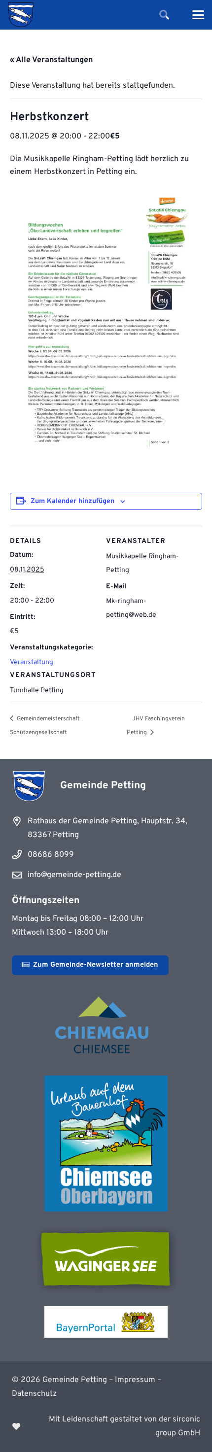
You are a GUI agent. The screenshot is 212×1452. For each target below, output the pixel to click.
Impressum (135, 1380)
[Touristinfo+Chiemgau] (106, 1027)
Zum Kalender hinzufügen (72, 501)
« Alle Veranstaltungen (51, 60)
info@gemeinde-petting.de (74, 875)
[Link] (106, 1426)
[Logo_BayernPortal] (106, 1322)
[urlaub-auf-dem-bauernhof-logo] (106, 1144)
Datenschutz (34, 1394)
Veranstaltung (31, 662)
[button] (164, 15)
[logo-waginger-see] (106, 1258)
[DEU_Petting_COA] (21, 14)
